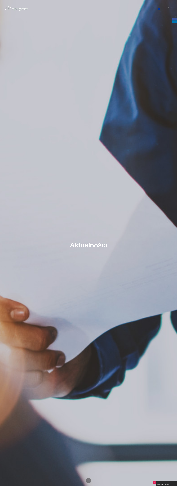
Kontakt (98, 8)
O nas (73, 8)
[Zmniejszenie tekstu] (170, 7)
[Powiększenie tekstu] (168, 7)
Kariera (89, 8)
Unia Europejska (163, 8)
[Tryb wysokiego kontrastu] (171, 7)
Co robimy (81, 8)
